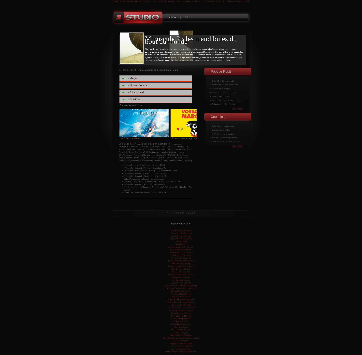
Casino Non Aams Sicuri (181, 291)
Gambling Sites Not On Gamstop (181, 247)
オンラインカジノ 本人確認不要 (181, 308)
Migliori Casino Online (181, 297)
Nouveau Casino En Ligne (181, 335)
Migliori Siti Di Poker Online (181, 343)
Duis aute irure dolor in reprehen (225, 104)
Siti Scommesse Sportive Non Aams (181, 352)
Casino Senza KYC (181, 321)
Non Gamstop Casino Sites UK (181, 261)
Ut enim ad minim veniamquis (224, 92)
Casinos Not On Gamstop (181, 233)
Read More (237, 109)
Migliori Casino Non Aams (181, 230)
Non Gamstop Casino (181, 269)
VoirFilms (132, 99)
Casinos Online (181, 241)
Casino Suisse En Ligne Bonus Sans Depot (181, 338)
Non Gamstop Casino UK (181, 258)
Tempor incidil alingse (221, 89)
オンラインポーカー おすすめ (181, 346)
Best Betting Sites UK (181, 277)
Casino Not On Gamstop (181, 236)
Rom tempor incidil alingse (223, 134)
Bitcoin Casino (181, 244)
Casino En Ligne (181, 327)
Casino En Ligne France (181, 319)
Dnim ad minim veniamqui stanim (225, 142)
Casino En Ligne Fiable (181, 255)
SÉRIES (188, 17)
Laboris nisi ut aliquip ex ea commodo (227, 100)
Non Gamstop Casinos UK (181, 250)
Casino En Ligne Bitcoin (181, 294)
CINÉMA (172, 17)
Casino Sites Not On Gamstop (181, 239)
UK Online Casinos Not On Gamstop (181, 288)
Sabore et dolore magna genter (224, 138)
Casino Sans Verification (181, 313)
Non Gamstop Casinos (181, 280)
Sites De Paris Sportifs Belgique (181, 299)
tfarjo (129, 78)
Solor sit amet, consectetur (223, 81)
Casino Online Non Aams (181, 305)
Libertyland (133, 92)
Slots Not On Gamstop (181, 263)
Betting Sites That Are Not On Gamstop (181, 285)
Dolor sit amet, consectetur (223, 126)
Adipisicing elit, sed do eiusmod (225, 85)
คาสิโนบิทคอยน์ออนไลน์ (181, 316)
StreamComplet (138, 18)
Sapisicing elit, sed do (221, 130)
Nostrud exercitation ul (221, 96)
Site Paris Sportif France (181, 349)
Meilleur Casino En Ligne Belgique (181, 302)
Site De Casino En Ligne (181, 330)
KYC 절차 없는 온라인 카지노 (181, 310)
